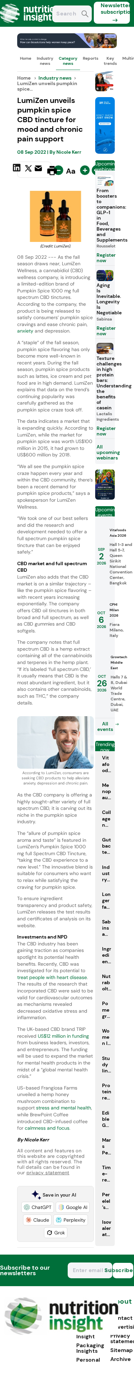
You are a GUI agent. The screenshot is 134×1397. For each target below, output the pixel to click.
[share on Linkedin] (17, 169)
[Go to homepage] (61, 1333)
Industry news (45, 61)
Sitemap (121, 1350)
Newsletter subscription (115, 8)
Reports (90, 58)
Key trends (110, 61)
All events (105, 726)
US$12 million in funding (62, 1036)
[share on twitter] (28, 170)
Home (25, 58)
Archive (120, 1359)
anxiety (25, 331)
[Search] (85, 15)
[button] (37, 1207)
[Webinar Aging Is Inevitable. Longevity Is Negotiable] (105, 497)
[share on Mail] (39, 170)
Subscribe (123, 1270)
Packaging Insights (90, 1348)
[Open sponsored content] (66, 46)
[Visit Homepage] (30, 25)
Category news (68, 61)
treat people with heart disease (52, 977)
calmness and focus (47, 1128)
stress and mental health (63, 1107)
